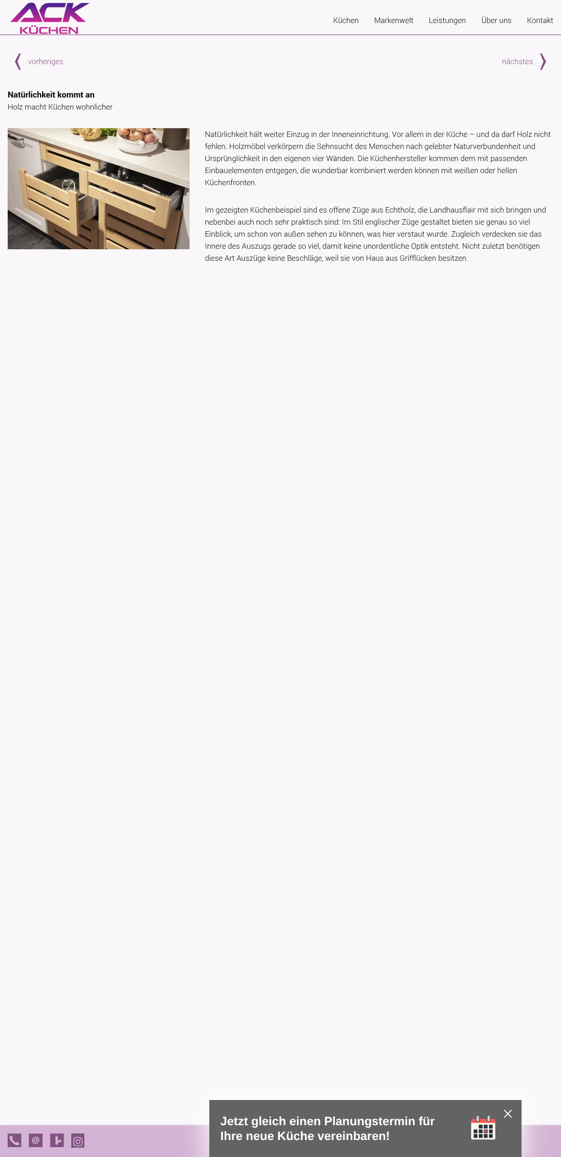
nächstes (517, 61)
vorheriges (45, 61)
